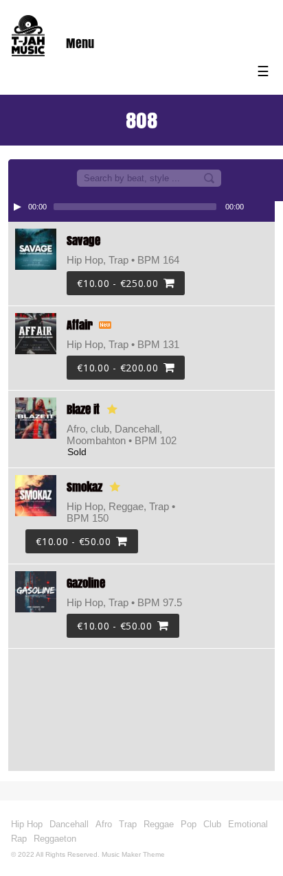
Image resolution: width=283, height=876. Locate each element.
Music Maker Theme (133, 854)
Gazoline (86, 583)
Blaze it (83, 409)
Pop (188, 824)
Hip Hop (27, 824)
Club (212, 824)
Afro (103, 824)
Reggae (159, 824)
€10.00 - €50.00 (73, 541)
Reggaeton (55, 838)
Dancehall (69, 824)
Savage (83, 240)
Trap (128, 824)
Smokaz (84, 487)
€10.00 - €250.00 (117, 283)
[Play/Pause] (17, 206)
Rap (19, 838)
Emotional (248, 824)
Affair (80, 325)
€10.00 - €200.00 (117, 367)
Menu (80, 43)
